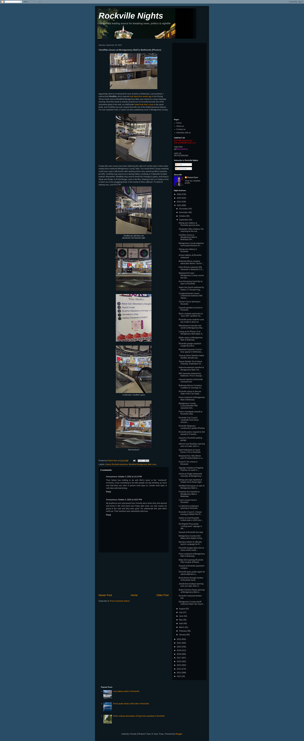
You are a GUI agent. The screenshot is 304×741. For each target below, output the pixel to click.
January (182, 635)
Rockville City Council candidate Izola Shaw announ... (189, 420)
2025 (179, 198)
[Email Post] (134, 461)
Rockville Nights (131, 15)
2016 (179, 661)
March (182, 627)
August (182, 609)
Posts (179, 164)
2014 (179, 669)
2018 (179, 654)
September (184, 220)
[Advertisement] (134, 573)
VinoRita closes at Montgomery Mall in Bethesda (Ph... (188, 237)
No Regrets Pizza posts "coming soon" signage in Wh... (190, 526)
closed (108, 464)
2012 (179, 676)
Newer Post (105, 595)
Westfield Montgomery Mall (140, 464)
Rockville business (120, 464)
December (183, 209)
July (181, 612)
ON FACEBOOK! (181, 156)
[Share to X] (143, 461)
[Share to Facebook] (146, 461)
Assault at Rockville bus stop (191, 532)
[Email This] (139, 461)
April (181, 623)
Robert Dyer (192, 177)
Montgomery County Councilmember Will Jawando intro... (188, 405)
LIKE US (177, 153)
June (181, 616)
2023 (179, 205)
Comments (182, 169)
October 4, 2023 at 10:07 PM (130, 500)
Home (134, 595)
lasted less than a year (144, 104)
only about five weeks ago (141, 96)
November (183, 212)
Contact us (180, 129)
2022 (179, 639)
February (183, 631)
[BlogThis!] (141, 461)
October (182, 216)
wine (154, 464)
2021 (179, 643)
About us (180, 126)
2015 (179, 665)
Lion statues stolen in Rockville (126, 691)
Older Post (162, 595)
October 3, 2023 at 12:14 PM (130, 477)
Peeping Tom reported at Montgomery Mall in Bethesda (189, 494)
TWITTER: (178, 147)
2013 (179, 673)
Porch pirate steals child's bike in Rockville (131, 704)
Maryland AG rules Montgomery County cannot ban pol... (191, 275)
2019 (179, 650)
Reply (108, 492)
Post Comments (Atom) (120, 601)
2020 (179, 647)
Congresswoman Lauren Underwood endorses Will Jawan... (190, 295)
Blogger (179, 734)
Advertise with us (183, 133)
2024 (179, 202)
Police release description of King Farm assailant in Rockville (139, 716)
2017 (179, 658)
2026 (179, 194)
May (181, 620)
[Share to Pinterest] (148, 461)
